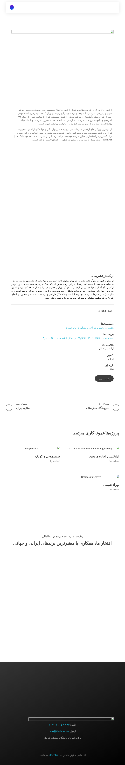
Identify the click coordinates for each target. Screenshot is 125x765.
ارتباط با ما (62, 685)
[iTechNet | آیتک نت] (105, 7)
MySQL (82, 338)
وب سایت (71, 327)
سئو (100, 327)
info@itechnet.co (59, 731)
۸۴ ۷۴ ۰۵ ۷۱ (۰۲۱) (59, 724)
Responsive (108, 338)
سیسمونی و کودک (47, 456)
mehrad (115, 461)
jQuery (72, 338)
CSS (51, 338)
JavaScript (61, 338)
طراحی (93, 327)
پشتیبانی (109, 327)
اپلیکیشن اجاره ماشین (104, 456)
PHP (90, 338)
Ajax (45, 338)
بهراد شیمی (111, 484)
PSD (97, 338)
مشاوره (82, 327)
